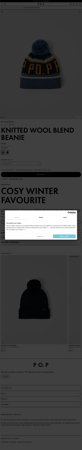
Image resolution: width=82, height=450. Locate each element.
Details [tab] (41, 217)
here (48, 227)
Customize (40, 236)
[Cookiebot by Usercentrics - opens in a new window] (69, 213)
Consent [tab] (17, 217)
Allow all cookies (64, 236)
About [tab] (65, 217)
